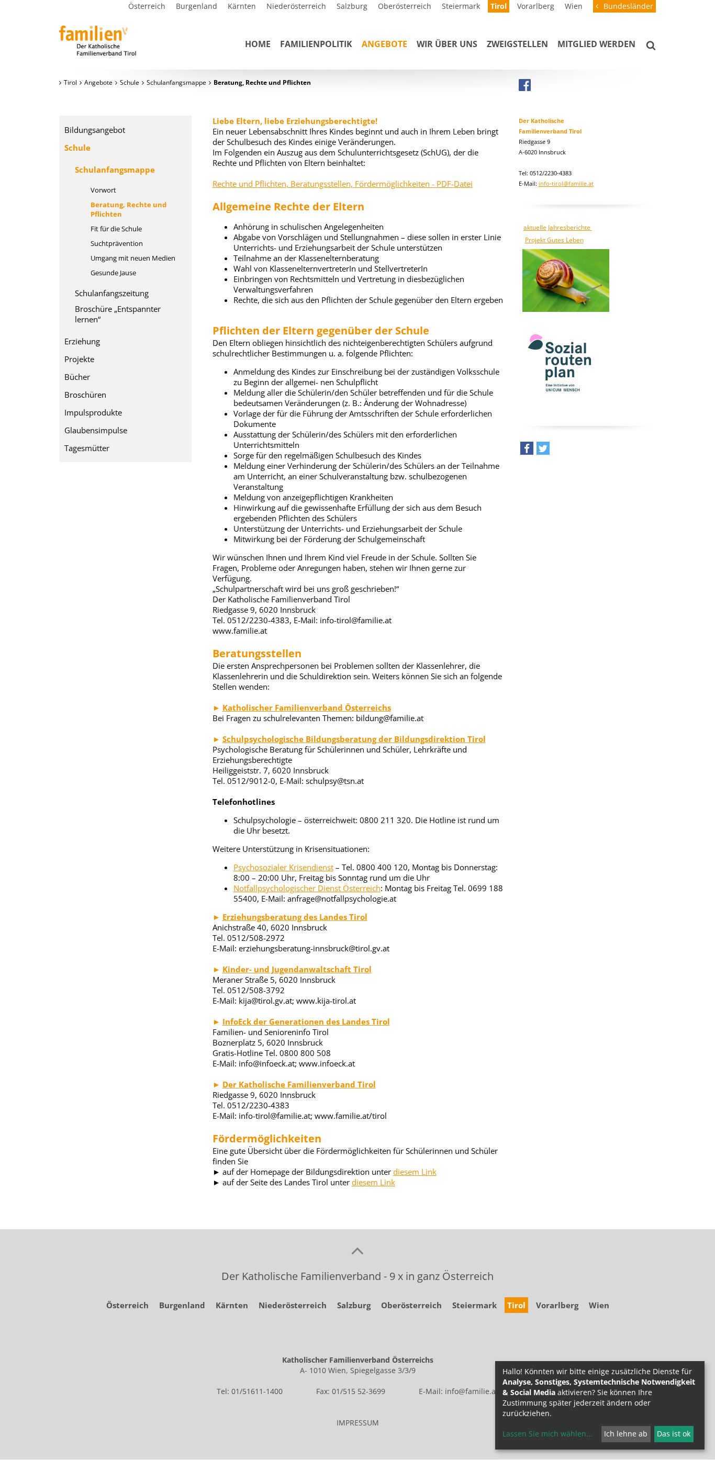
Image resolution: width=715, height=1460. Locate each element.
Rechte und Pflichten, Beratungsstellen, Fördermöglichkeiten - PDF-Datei (343, 183)
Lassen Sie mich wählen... (547, 1434)
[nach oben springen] (357, 1250)
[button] (526, 451)
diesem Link (415, 1171)
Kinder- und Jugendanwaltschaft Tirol (297, 969)
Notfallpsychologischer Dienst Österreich (307, 888)
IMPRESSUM (358, 1423)
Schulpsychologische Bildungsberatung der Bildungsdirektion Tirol (354, 739)
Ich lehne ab (625, 1434)
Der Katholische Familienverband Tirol (299, 1084)
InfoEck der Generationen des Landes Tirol (306, 1021)
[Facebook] (525, 84)
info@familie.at (471, 1391)
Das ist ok (673, 1434)
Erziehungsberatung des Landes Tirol (294, 917)
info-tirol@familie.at (566, 183)
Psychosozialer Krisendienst (283, 867)
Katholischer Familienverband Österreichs (306, 707)
